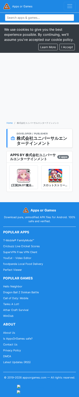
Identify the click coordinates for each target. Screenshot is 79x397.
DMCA (7, 356)
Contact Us (10, 344)
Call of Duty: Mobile (15, 298)
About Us (9, 332)
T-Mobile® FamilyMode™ (18, 240)
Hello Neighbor (12, 286)
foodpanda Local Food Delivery (23, 264)
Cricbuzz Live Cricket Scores (21, 246)
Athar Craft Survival (15, 310)
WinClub (8, 315)
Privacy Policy (12, 350)
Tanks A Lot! (11, 304)
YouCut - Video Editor (17, 258)
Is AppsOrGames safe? (17, 338)
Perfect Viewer (12, 269)
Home (10, 123)
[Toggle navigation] (70, 6)
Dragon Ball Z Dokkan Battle (21, 292)
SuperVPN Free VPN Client (20, 252)
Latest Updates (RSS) (17, 362)
